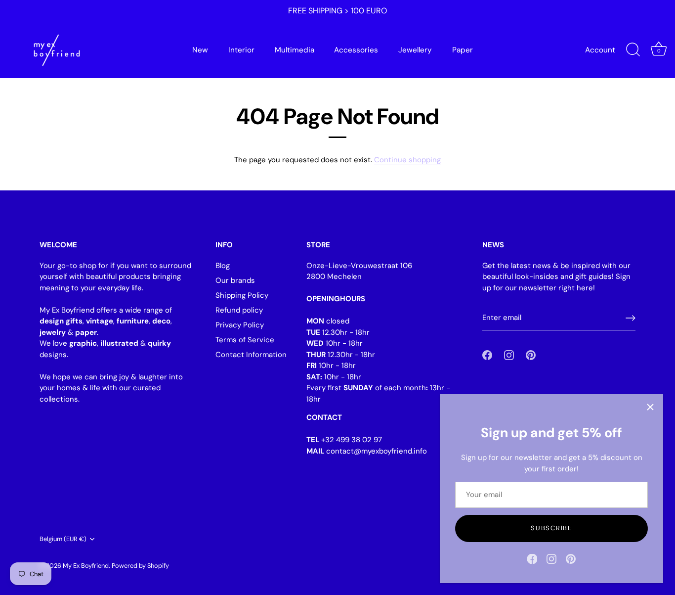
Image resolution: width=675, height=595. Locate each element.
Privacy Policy (239, 325)
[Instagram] (551, 558)
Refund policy (239, 310)
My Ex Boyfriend (86, 565)
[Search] (633, 50)
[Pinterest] (571, 558)
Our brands (235, 280)
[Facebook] (532, 558)
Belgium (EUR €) (63, 539)
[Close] (650, 407)
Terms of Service (244, 340)
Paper (462, 50)
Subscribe (551, 528)
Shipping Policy (241, 295)
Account (600, 50)
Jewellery (415, 50)
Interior (241, 50)
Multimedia (294, 50)
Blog (222, 266)
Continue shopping (407, 160)
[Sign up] (630, 318)
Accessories (356, 50)
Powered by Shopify (140, 565)
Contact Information (251, 355)
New (200, 50)
